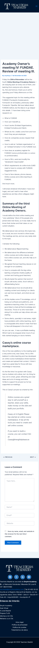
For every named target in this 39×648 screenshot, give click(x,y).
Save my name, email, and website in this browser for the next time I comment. (19, 533)
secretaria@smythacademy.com (12, 589)
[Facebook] (10, 577)
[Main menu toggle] (36, 6)
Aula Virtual (4, 608)
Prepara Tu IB (5, 613)
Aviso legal (19, 622)
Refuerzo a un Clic (6, 619)
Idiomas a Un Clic (6, 616)
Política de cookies (19, 627)
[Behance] (29, 577)
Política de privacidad (19, 625)
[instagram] (22, 577)
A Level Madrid (5, 611)
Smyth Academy (6, 606)
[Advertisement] (19, 33)
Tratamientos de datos (19, 630)
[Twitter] (16, 577)
